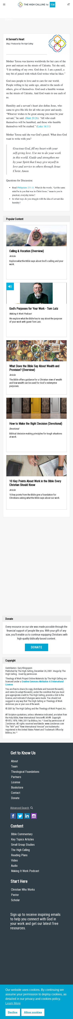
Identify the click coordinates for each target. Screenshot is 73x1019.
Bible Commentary (22, 834)
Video (14, 860)
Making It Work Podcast (25, 871)
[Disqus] (36, 567)
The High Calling (20, 850)
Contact (15, 793)
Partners (16, 777)
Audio (14, 865)
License (15, 782)
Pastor (15, 895)
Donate (9, 19)
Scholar (15, 900)
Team (14, 766)
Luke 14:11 (43, 126)
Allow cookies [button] (33, 1012)
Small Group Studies (23, 844)
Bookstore (17, 787)
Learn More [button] (13, 1003)
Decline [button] (12, 1012)
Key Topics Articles (22, 839)
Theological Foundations (25, 772)
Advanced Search (20, 807)
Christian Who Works (23, 889)
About (9, 12)
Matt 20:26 (32, 118)
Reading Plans (19, 855)
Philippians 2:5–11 (25, 187)
